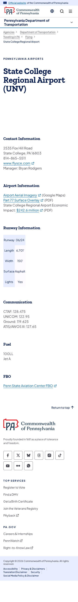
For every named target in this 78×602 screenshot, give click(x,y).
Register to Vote (14, 487)
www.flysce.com (19, 163)
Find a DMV (10, 494)
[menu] (70, 11)
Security (35, 572)
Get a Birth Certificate (18, 501)
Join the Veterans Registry (20, 508)
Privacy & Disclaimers (33, 568)
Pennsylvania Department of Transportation (27, 22)
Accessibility (10, 568)
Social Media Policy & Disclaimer (21, 575)
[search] (62, 11)
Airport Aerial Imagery (22, 195)
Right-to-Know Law (16, 548)
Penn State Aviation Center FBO (30, 385)
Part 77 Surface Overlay (23, 200)
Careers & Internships (18, 534)
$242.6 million (29, 210)
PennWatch (11, 540)
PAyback (9, 515)
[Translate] (52, 11)
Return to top (60, 407)
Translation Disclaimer (15, 572)
